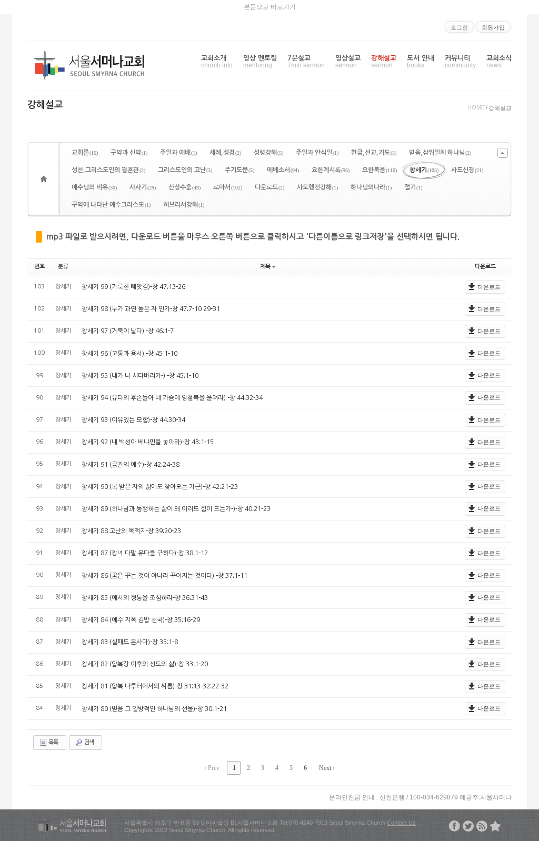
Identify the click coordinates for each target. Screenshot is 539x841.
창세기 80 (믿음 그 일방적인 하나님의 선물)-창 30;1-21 (154, 709)
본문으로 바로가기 (270, 7)
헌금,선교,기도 (373, 152)
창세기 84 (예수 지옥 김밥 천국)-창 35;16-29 (141, 620)
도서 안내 (420, 62)
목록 (52, 742)
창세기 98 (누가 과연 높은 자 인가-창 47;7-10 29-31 (151, 309)
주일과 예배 (178, 152)
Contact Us (401, 822)
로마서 (227, 187)
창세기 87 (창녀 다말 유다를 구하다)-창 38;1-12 (145, 553)
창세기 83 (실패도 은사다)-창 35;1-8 (130, 642)
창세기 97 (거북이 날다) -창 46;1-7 (128, 331)
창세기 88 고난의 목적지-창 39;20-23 (131, 531)
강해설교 (383, 62)
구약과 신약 (129, 152)
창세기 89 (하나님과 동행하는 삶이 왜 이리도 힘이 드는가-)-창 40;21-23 (176, 509)
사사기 (142, 187)
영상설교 (348, 62)
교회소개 (217, 62)
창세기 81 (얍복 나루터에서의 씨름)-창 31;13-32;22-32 (155, 686)
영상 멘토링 (260, 62)
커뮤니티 (460, 62)
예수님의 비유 (94, 187)
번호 (39, 266)
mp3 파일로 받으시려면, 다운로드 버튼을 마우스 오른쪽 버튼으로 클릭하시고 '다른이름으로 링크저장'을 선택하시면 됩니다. (253, 237)
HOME (476, 107)
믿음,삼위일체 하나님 (440, 152)
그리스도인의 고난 (185, 170)
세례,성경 (225, 152)
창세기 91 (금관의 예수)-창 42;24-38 (130, 465)
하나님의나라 (371, 187)
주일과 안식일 (317, 152)
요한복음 (379, 170)
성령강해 (268, 152)
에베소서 (283, 170)
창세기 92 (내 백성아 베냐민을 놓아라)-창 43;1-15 (148, 442)
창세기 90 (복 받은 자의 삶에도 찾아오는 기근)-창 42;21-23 (160, 487)
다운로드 (269, 187)
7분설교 (306, 62)
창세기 (424, 170)
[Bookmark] (495, 826)
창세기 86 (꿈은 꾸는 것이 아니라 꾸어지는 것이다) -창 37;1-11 (164, 576)
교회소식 (499, 62)
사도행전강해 (317, 187)
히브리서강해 (183, 205)
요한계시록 (331, 170)
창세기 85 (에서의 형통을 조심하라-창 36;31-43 (145, 598)
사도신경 (467, 170)
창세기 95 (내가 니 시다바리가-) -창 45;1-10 (140, 376)
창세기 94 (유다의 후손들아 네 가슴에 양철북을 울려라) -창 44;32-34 (172, 398)
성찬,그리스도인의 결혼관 (108, 170)
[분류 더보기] (502, 153)
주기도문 (239, 170)
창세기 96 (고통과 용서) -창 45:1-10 (129, 354)
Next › (327, 768)
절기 (413, 187)
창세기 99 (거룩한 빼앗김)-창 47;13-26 (133, 287)
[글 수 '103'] (45, 179)
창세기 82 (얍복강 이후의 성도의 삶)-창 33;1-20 (145, 664)
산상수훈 (184, 187)
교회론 (85, 152)
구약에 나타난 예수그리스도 (111, 205)
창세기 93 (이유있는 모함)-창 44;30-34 (133, 420)
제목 (265, 266)
